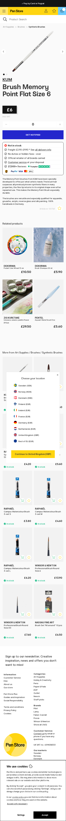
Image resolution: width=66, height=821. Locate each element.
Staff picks (39, 699)
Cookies (7, 713)
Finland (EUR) (24, 404)
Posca (36, 718)
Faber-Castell (40, 715)
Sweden (37, 753)
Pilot (36, 708)
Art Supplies (8, 27)
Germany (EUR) (25, 422)
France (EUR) (24, 416)
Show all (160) (40, 724)
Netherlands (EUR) (27, 429)
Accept (45, 815)
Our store (8, 687)
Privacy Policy (10, 710)
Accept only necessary (17, 804)
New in (37, 696)
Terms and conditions (14, 707)
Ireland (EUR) (24, 410)
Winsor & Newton (42, 721)
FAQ (6, 681)
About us (8, 684)
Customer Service (12, 677)
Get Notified (33, 135)
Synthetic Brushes (37, 27)
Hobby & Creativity (42, 680)
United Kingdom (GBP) (28, 435)
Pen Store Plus (10, 694)
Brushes (21, 27)
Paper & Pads (40, 686)
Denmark (38, 758)
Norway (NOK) (24, 392)
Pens (36, 683)
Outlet (37, 693)
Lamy (36, 711)
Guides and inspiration (14, 697)
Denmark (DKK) (25, 398)
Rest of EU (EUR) (26, 441)
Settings (21, 815)
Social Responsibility (13, 700)
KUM (7, 79)
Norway (37, 756)
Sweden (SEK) (25, 385)
